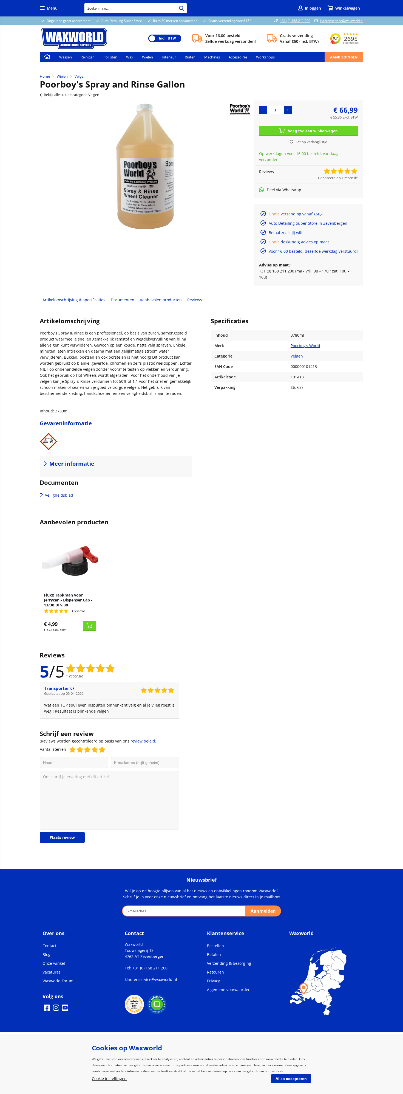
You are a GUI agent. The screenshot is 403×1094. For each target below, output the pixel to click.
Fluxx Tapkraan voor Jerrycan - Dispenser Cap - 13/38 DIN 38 (68, 600)
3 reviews (78, 611)
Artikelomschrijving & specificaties (73, 299)
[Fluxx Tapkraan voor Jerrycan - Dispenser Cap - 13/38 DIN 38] (70, 560)
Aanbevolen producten (161, 299)
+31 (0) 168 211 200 (295, 20)
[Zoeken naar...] (181, 8)
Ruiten (190, 57)
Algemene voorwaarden (229, 989)
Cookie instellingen (109, 1078)
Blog (46, 954)
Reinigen (88, 57)
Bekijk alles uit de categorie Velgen (71, 94)
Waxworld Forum (57, 980)
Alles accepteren (291, 1078)
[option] (144, 166)
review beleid (142, 741)
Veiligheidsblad (59, 495)
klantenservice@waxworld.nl (341, 20)
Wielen (147, 57)
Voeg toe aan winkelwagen (313, 131)
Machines (212, 57)
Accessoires (238, 57)
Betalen (214, 954)
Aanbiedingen (344, 57)
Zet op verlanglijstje (311, 141)
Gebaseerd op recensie (338, 177)
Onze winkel (53, 963)
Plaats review (62, 837)
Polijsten (110, 57)
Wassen (65, 57)
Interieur (169, 57)
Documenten (122, 299)
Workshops (265, 57)
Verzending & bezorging (229, 963)
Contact (49, 945)
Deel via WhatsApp (284, 189)
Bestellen (215, 945)
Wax (129, 57)
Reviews (194, 299)
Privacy (213, 980)
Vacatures (51, 972)
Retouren (215, 972)
